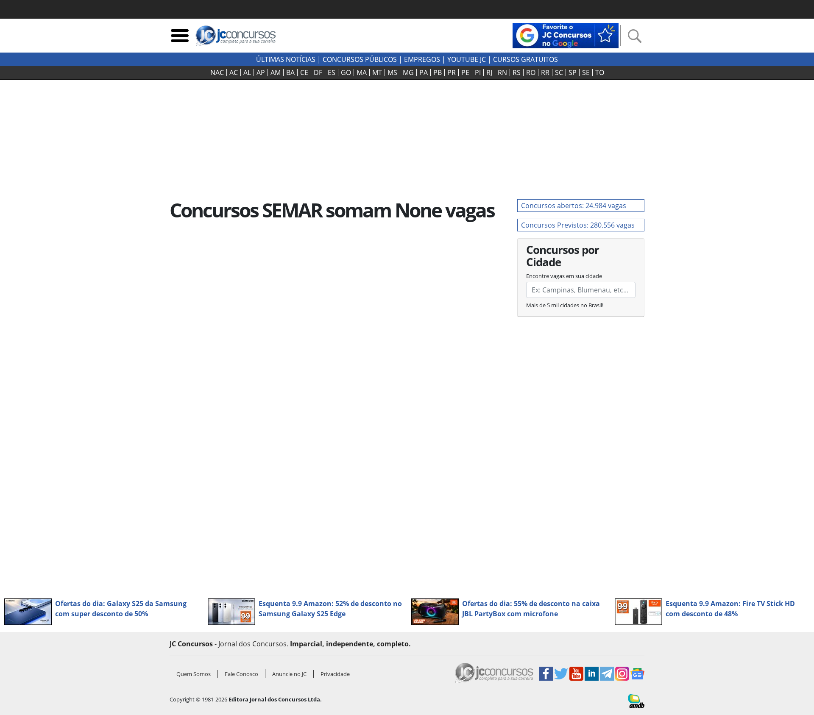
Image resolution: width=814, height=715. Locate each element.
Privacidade (335, 674)
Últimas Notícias (285, 59)
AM (275, 72)
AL (247, 72)
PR (451, 72)
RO (530, 72)
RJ (489, 72)
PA (423, 72)
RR (545, 72)
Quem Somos (193, 674)
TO (599, 72)
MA (362, 72)
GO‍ (346, 72)
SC (559, 72)
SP (573, 72)
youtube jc (466, 59)
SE (586, 72)
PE (465, 72)
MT (377, 72)
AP (260, 72)
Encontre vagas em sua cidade (564, 276)
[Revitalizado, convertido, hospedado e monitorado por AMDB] (636, 700)
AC (233, 72)
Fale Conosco (241, 674)
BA (290, 72)
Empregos (422, 59)
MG (408, 72)
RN (502, 72)
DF (318, 72)
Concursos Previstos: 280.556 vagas (578, 225)
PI (478, 72)
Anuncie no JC (289, 674)
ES (331, 72)
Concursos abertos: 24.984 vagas (573, 205)
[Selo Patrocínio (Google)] (566, 34)
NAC (217, 72)
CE (304, 72)
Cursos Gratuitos (525, 59)
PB (437, 72)
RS (517, 72)
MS (392, 72)
